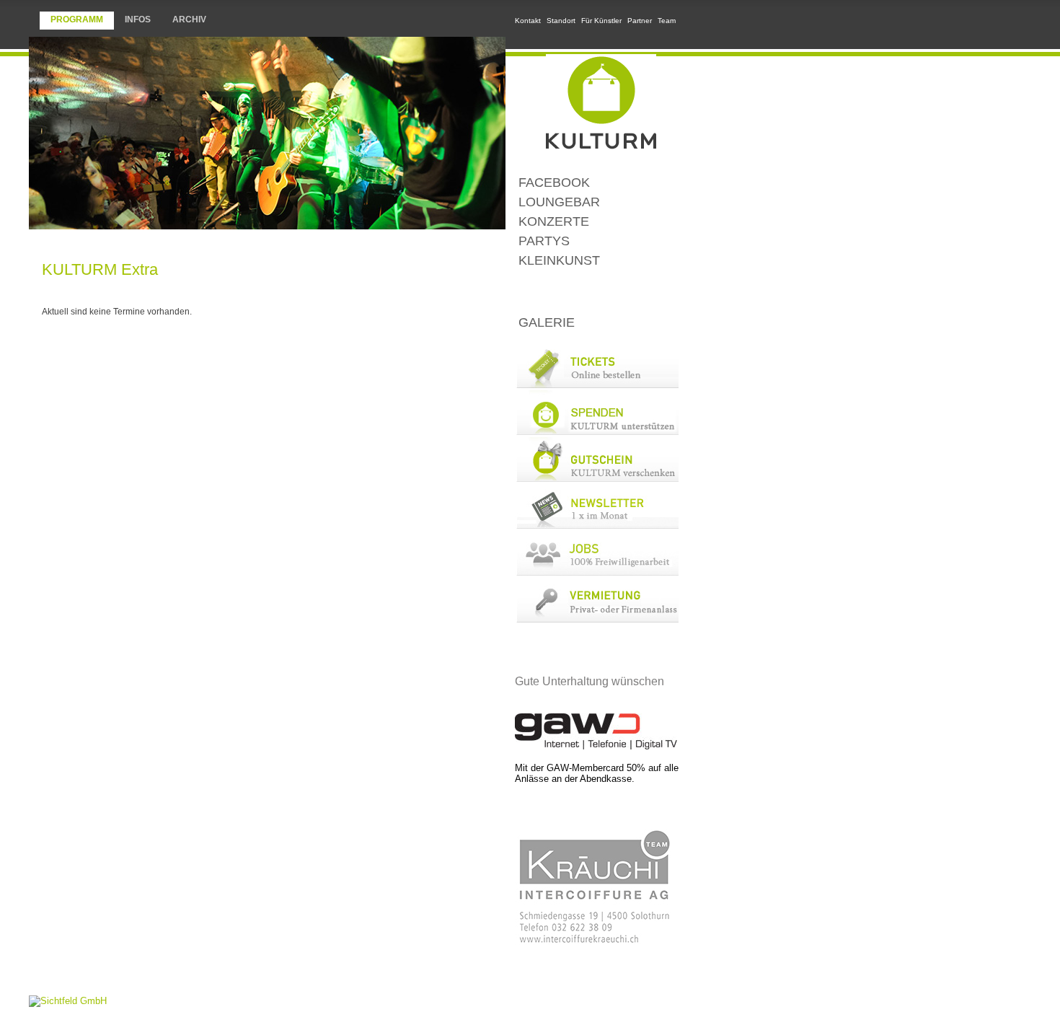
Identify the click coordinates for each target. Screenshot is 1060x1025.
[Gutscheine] (597, 478)
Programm (76, 19)
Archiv (189, 19)
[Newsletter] (597, 525)
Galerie (546, 322)
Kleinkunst (559, 260)
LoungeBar (559, 202)
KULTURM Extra (597, 292)
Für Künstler (601, 21)
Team (667, 21)
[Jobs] (597, 572)
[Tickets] (597, 384)
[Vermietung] (597, 619)
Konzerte (553, 221)
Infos (138, 19)
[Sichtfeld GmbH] (68, 1000)
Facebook (554, 182)
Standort (561, 21)
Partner (639, 21)
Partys (544, 241)
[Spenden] (597, 431)
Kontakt (528, 21)
